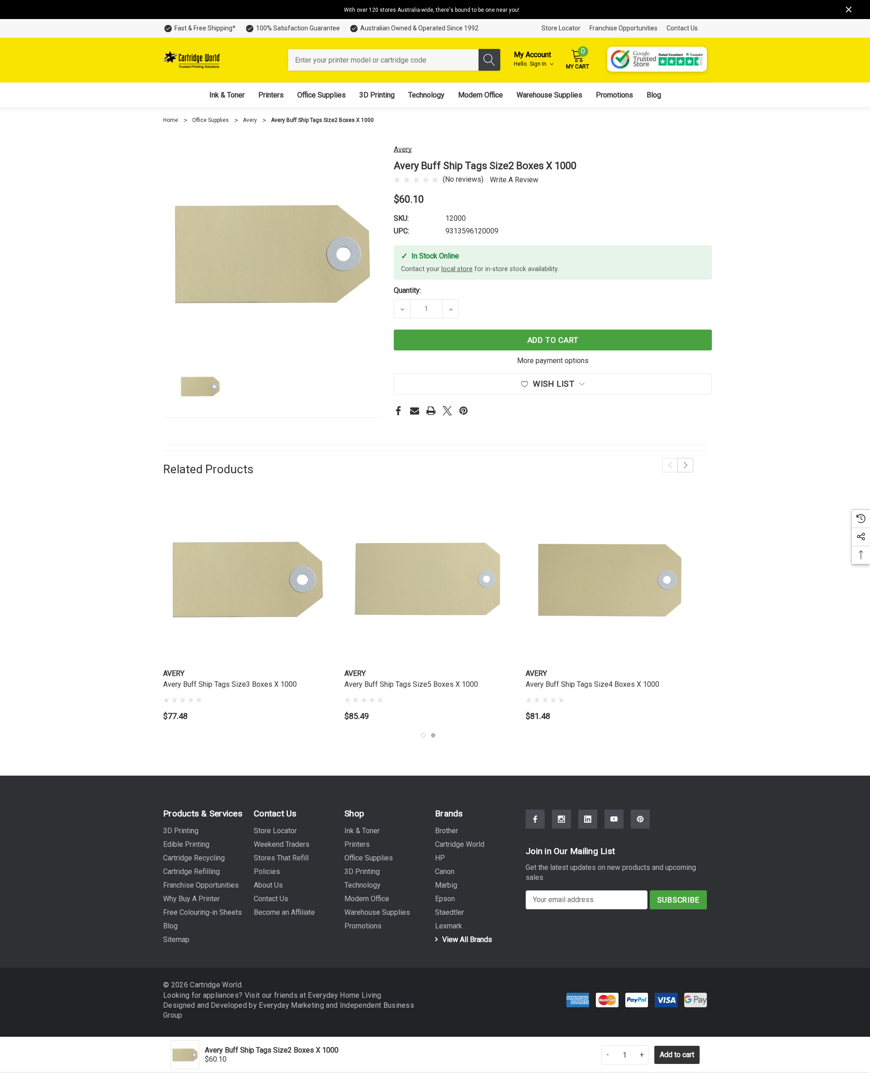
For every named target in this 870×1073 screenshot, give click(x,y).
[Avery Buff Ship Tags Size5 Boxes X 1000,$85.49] (428, 579)
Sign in (539, 64)
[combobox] (383, 60)
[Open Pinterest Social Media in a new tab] (640, 819)
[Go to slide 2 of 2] (433, 735)
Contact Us (682, 28)
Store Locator (560, 28)
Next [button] (685, 465)
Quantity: (407, 290)
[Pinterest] (463, 410)
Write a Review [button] (514, 179)
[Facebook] (398, 410)
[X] (447, 410)
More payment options (553, 360)
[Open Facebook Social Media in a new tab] (535, 819)
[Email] (414, 410)
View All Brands (466, 939)
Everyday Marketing (292, 1005)
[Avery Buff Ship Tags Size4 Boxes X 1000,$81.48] (609, 579)
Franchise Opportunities (623, 28)
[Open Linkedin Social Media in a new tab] (587, 819)
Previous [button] (670, 465)
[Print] (430, 410)
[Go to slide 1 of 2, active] (423, 735)
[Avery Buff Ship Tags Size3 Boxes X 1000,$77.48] (247, 579)
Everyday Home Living (344, 995)
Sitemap (176, 939)
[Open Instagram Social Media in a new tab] (561, 819)
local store (457, 269)
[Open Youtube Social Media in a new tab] (614, 819)
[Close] (848, 9)
